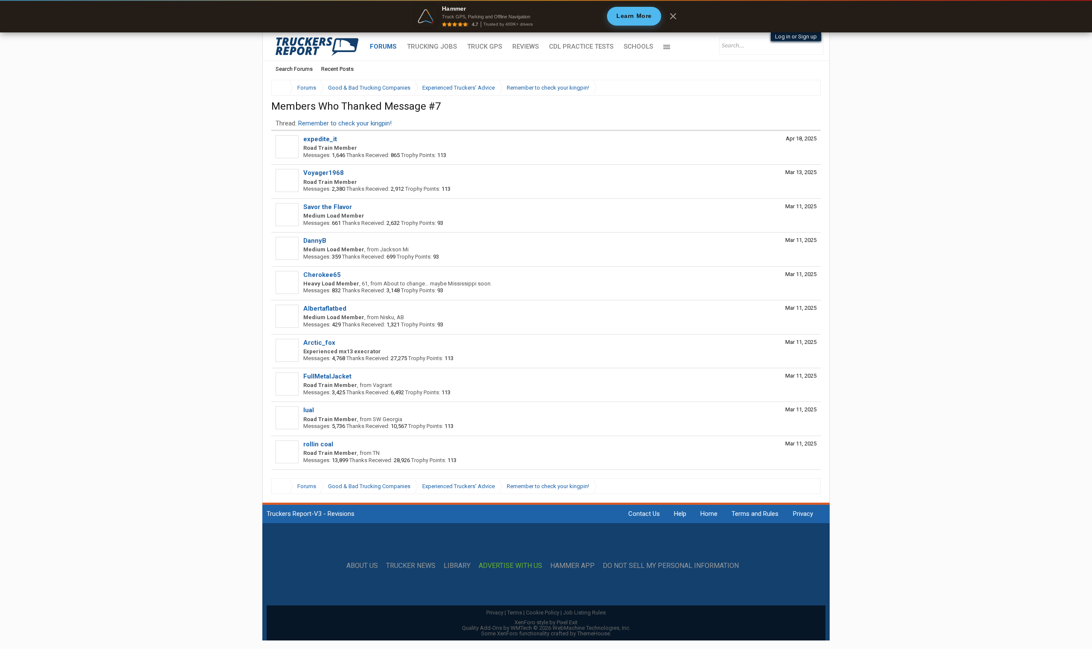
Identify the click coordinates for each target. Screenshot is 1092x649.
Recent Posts (337, 69)
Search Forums (294, 69)
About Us (362, 565)
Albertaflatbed (324, 308)
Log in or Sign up (796, 36)
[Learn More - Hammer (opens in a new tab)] (546, 16)
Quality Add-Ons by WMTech (546, 628)
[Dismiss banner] (673, 16)
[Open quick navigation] (808, 87)
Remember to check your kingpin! (345, 123)
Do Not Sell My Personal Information (671, 565)
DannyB (314, 240)
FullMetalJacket (327, 376)
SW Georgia (387, 419)
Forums (383, 46)
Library (457, 565)
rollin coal (318, 444)
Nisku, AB (392, 317)
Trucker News (411, 565)
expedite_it (320, 139)
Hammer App (572, 565)
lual (308, 410)
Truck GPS (484, 46)
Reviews (525, 46)
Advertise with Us (510, 565)
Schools (638, 46)
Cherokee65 (322, 275)
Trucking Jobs (432, 46)
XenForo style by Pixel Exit (546, 622)
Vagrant (382, 385)
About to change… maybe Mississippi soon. (437, 283)
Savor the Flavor (327, 207)
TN (376, 453)
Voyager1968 (323, 173)
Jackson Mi (394, 249)
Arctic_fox (319, 342)
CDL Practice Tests (581, 46)
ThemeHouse (593, 633)
